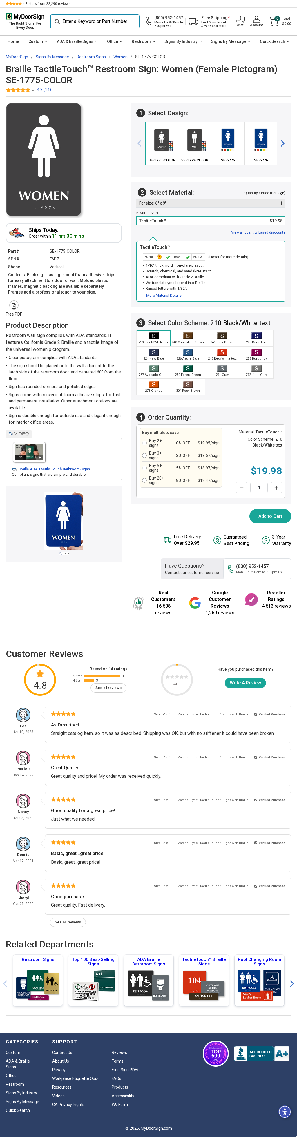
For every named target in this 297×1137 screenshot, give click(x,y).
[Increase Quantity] (276, 487)
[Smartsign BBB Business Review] (261, 1053)
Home (13, 41)
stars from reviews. (47, 4)
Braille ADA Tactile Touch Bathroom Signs (54, 469)
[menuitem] (13, 42)
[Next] (280, 143)
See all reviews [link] (108, 688)
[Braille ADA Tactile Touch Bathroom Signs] (29, 452)
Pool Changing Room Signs (259, 962)
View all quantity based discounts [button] (258, 232)
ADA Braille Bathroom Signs (148, 962)
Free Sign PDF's (126, 1069)
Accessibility (123, 1096)
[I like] (181, 677)
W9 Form (120, 1104)
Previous (5, 984)
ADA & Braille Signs (75, 41)
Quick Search (272, 41)
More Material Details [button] (164, 295)
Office (112, 41)
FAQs (116, 1078)
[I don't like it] (172, 677)
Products (120, 1087)
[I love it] (186, 677)
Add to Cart (270, 516)
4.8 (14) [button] (44, 89)
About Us (60, 1061)
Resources (62, 1087)
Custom (35, 41)
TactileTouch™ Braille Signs (204, 962)
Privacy (59, 1069)
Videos (58, 1096)
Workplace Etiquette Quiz (75, 1078)
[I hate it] (167, 677)
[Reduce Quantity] (241, 487)
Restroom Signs (38, 959)
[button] (240, 22)
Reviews (119, 1052)
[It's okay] (177, 677)
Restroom (141, 41)
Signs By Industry (181, 41)
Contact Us (62, 1052)
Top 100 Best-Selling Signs (93, 962)
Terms (118, 1061)
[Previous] (141, 143)
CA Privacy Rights (68, 1104)
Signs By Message (228, 41)
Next (292, 984)
